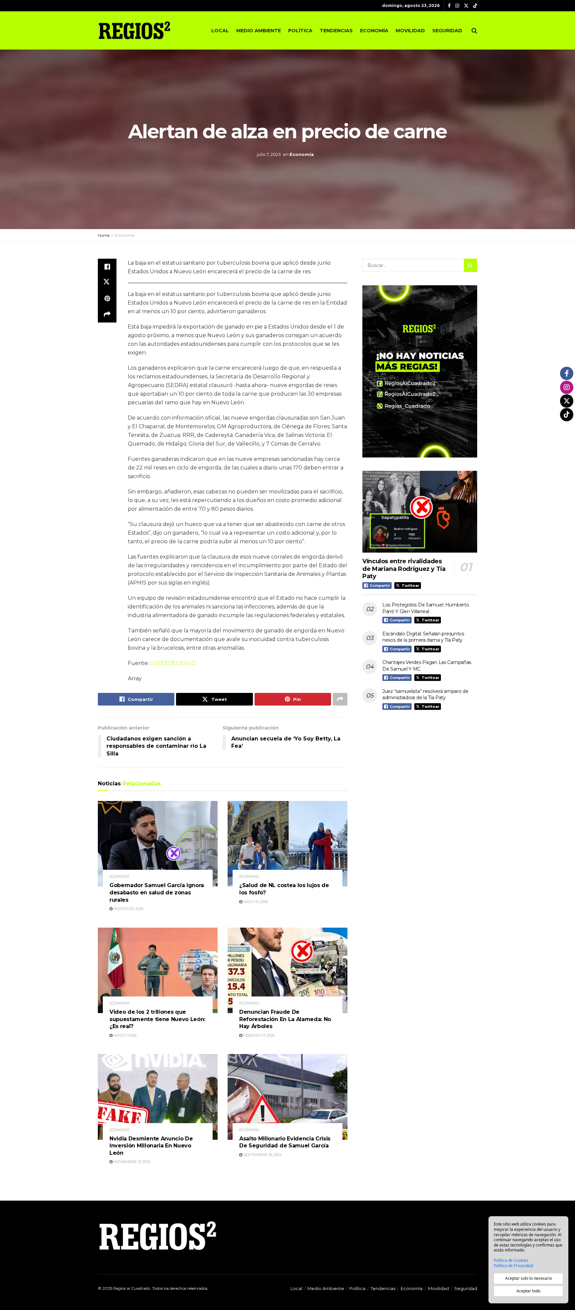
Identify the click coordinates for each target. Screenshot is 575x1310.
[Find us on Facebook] (449, 6)
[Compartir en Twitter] (107, 283)
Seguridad (447, 31)
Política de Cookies (511, 1260)
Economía (374, 31)
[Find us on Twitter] (466, 6)
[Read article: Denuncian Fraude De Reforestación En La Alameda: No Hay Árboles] (287, 970)
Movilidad (410, 31)
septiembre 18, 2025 (262, 1154)
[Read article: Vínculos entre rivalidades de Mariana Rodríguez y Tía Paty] (419, 512)
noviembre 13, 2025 (131, 1161)
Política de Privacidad (513, 1265)
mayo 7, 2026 (124, 1035)
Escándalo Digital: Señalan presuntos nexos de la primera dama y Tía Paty (423, 637)
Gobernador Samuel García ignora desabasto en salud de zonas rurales (156, 892)
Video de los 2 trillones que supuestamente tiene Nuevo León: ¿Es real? (157, 1019)
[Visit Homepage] (134, 30)
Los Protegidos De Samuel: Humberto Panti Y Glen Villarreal (425, 608)
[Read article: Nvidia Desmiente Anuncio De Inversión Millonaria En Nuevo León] (158, 1096)
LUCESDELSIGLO (173, 663)
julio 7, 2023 (269, 154)
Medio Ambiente (258, 31)
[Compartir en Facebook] (107, 267)
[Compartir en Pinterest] (107, 299)
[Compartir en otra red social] (107, 315)
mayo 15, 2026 (255, 901)
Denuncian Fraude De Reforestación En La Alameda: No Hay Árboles (285, 1019)
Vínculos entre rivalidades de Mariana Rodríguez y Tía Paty (404, 569)
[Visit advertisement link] (419, 371)
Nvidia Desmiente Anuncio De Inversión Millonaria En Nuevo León (151, 1145)
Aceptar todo (528, 1291)
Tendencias (336, 31)
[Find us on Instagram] (457, 6)
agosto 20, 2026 (127, 908)
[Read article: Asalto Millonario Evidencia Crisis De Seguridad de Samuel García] (287, 1096)
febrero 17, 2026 (258, 1035)
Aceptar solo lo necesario (528, 1278)
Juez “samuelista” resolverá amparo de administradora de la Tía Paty (425, 694)
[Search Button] (474, 30)
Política (300, 31)
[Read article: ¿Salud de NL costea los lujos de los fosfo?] (287, 843)
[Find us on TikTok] (475, 6)
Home (103, 235)
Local (220, 31)
